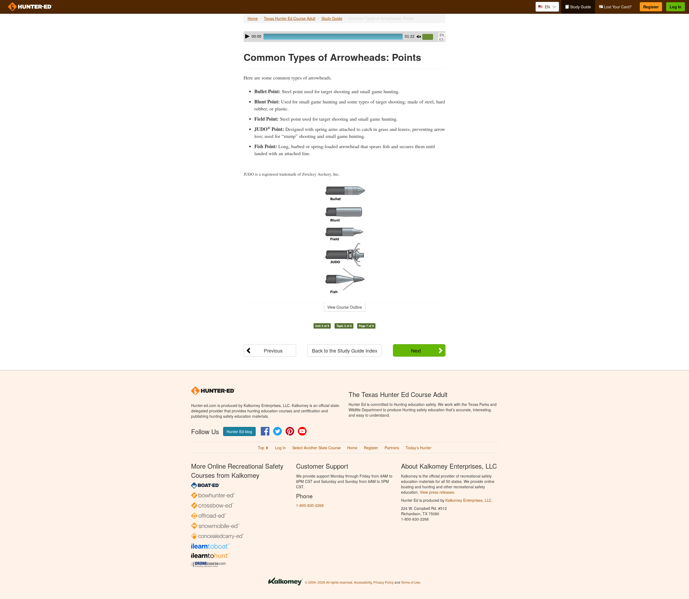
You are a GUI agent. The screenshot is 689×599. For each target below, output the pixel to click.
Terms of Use (410, 582)
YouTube (302, 431)
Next (416, 350)
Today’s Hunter (418, 447)
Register (651, 6)
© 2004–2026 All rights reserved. (329, 582)
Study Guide (580, 6)
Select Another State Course (316, 447)
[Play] (247, 36)
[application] (344, 36)
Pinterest (290, 431)
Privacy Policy (383, 582)
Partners (392, 447)
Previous (273, 350)
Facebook (265, 431)
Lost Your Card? (617, 6)
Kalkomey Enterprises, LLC (468, 500)
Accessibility (363, 582)
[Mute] (419, 36)
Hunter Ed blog (239, 431)
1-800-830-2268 (310, 505)
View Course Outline (344, 307)
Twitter (277, 431)
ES (441, 39)
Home (253, 18)
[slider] (429, 37)
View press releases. (437, 492)
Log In (675, 6)
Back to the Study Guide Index (344, 350)
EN (442, 35)
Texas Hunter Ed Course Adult (289, 18)
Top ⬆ (263, 447)
